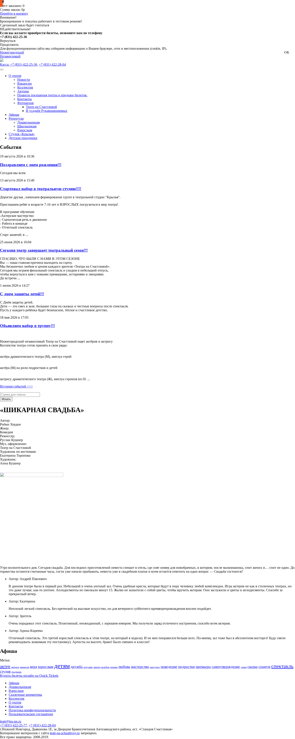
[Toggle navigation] (1, 69)
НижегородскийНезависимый (12, 54)
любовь (124, 667)
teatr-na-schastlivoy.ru (65, 733)
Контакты (16, 706)
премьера (203, 667)
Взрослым (16, 691)
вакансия (24, 667)
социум (264, 667)
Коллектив (16, 698)
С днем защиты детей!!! (22, 294)
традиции (16, 672)
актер (5, 666)
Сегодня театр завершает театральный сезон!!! (44, 250)
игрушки (88, 667)
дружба (77, 667)
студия (5, 671)
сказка (252, 667)
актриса (15, 667)
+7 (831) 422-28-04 (52, 64)
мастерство (140, 667)
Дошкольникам (20, 687)
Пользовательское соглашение (31, 714)
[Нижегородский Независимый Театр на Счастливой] (1, 60)
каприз (97, 667)
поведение (169, 667)
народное (155, 667)
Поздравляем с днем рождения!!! (30, 164)
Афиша (14, 683)
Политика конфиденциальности (32, 710)
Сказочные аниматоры (25, 694)
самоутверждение (226, 667)
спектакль (282, 666)
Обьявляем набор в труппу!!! (27, 325)
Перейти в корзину (14, 13)
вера (33, 667)
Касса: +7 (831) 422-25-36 (18, 64)
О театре (15, 702)
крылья (113, 667)
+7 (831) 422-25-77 (13, 725)
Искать (6, 399)
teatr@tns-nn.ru (10, 721)
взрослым (45, 667)
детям (62, 665)
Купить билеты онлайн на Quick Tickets (29, 675)
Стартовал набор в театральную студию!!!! (40, 188)
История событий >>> (16, 386)
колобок (105, 667)
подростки (186, 667)
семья (244, 667)
